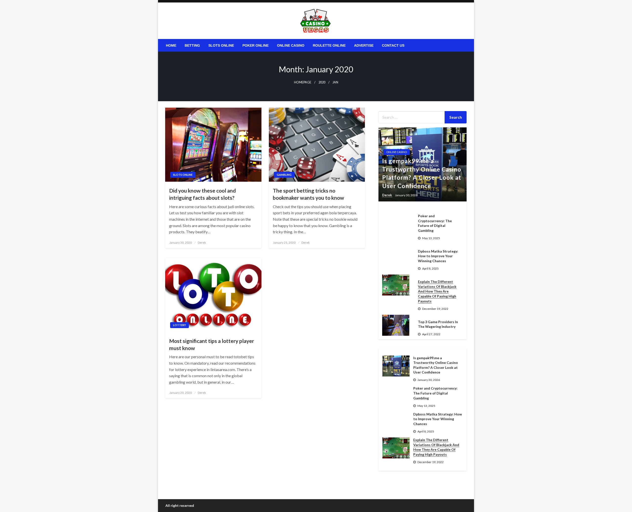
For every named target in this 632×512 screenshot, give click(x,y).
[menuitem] (171, 45)
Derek (202, 242)
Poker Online (255, 45)
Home (171, 45)
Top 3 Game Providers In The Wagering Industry (438, 324)
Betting (192, 45)
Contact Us (393, 45)
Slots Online (221, 45)
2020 (321, 82)
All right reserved (179, 505)
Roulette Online (329, 45)
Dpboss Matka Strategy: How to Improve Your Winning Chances (438, 256)
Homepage (302, 82)
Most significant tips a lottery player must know (211, 344)
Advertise (364, 45)
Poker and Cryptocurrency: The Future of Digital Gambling (435, 223)
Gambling (284, 174)
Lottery (179, 325)
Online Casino (290, 45)
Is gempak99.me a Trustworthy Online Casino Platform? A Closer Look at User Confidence (421, 173)
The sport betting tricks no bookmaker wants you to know (308, 194)
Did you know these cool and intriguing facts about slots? (202, 194)
